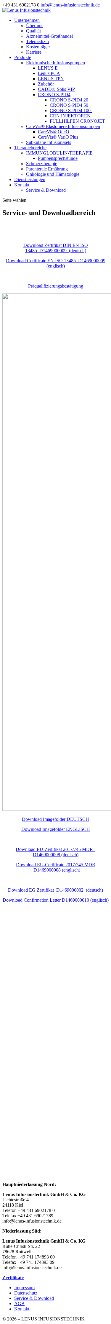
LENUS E (48, 67)
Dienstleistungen (29, 179)
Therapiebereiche (30, 147)
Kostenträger (38, 46)
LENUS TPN (51, 78)
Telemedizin (37, 41)
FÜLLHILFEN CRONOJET (77, 121)
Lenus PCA (49, 73)
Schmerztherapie (41, 163)
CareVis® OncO (53, 131)
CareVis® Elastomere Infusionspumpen (63, 126)
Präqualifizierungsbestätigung (55, 285)
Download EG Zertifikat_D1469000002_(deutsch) (55, 889)
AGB (19, 1303)
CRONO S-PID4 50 (69, 105)
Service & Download (46, 190)
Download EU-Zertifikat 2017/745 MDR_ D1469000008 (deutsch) (55, 852)
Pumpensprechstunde (58, 158)
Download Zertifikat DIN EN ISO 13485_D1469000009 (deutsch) (55, 248)
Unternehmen (27, 20)
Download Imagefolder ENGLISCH (55, 829)
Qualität (33, 30)
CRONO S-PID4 (54, 94)
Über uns (34, 25)
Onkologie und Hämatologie (52, 174)
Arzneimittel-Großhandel (49, 36)
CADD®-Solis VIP (56, 89)
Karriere (33, 52)
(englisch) (55, 263)
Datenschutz (25, 1292)
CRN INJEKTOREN (70, 115)
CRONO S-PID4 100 (71, 110)
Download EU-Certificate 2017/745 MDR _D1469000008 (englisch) (55, 867)
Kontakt (21, 184)
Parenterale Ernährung (47, 168)
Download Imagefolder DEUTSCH (55, 819)
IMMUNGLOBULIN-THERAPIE (59, 152)
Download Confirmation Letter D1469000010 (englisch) (56, 900)
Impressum (24, 1287)
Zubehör (46, 83)
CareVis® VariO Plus (58, 137)
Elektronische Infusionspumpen (55, 62)
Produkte (22, 57)
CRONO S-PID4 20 (69, 99)
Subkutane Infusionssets (48, 142)
